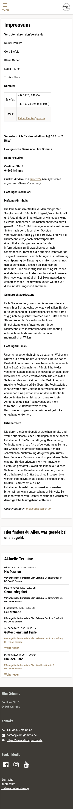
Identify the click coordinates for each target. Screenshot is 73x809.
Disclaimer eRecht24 (39, 508)
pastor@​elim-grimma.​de (22, 735)
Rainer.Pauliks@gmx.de (31, 118)
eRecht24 (35, 179)
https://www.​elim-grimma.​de (24, 740)
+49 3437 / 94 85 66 (19, 730)
